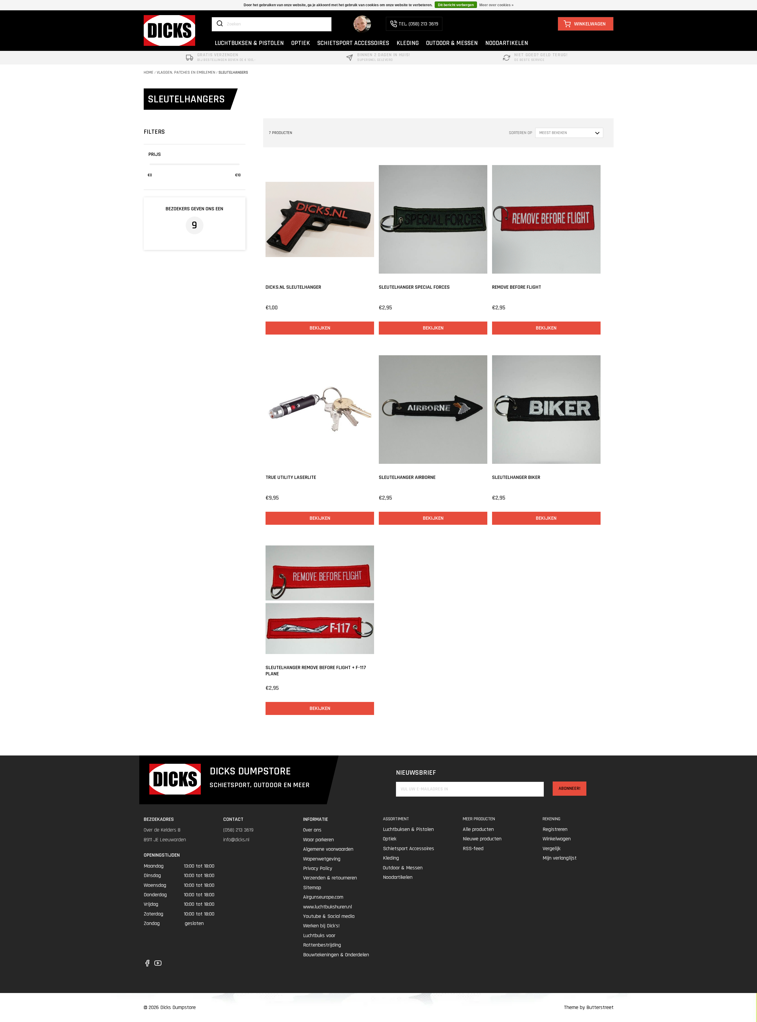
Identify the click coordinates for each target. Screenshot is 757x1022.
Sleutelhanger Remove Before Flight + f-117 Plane (316, 670)
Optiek (389, 838)
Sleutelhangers (233, 72)
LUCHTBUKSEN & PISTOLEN (249, 43)
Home (148, 72)
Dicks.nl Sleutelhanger (293, 287)
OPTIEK (300, 43)
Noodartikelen (398, 877)
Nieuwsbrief (416, 773)
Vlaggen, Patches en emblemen (186, 72)
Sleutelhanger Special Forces (414, 287)
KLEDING (408, 43)
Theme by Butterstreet (589, 1007)
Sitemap (312, 887)
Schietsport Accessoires (408, 848)
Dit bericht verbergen (456, 5)
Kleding (391, 858)
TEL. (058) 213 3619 (418, 23)
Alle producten (478, 829)
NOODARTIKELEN (506, 43)
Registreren (555, 829)
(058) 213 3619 (238, 829)
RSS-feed (473, 848)
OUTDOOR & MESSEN (452, 43)
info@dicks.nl (236, 839)
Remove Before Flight (516, 287)
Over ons (312, 829)
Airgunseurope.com (323, 897)
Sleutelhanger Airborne (407, 477)
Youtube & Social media (329, 916)
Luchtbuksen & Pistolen (408, 829)
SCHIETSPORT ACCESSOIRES (353, 43)
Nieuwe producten (482, 838)
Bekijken (320, 327)
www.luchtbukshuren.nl (327, 906)
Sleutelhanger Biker (516, 477)
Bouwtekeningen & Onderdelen (336, 954)
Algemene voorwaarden (328, 849)
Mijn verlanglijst (560, 858)
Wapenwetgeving (321, 858)
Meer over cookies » (496, 5)
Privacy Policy (317, 868)
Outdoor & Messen (403, 867)
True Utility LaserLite (291, 477)
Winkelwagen (557, 838)
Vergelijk (551, 848)
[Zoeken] (219, 24)
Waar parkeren (318, 839)
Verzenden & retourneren (330, 877)
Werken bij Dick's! (321, 925)
